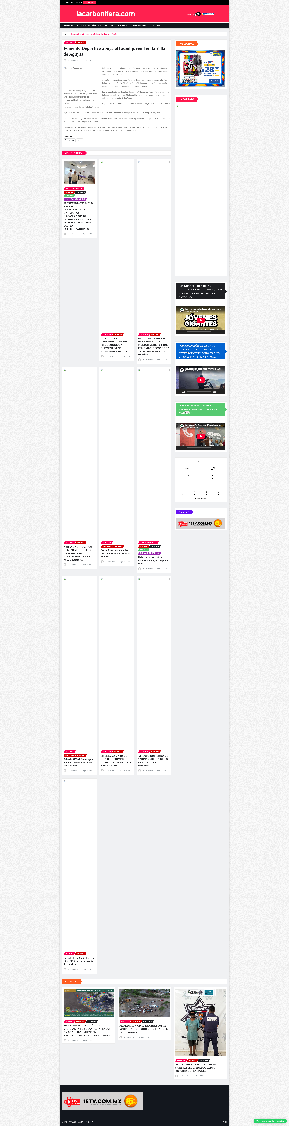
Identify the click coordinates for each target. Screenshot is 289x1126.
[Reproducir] (179, 332)
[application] (200, 320)
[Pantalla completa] (222, 332)
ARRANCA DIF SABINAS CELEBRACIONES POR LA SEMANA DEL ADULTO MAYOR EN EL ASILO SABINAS (78, 553)
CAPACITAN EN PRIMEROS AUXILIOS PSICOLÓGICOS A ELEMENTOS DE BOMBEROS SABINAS (114, 345)
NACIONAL (122, 25)
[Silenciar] (219, 332)
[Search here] (226, 25)
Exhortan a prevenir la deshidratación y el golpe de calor (153, 560)
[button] (270, 1121)
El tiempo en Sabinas (201, 498)
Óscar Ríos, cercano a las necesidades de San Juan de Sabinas (115, 553)
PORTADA (68, 25)
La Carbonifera (73, 60)
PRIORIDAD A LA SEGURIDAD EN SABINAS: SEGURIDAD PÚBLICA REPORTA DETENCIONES (195, 1067)
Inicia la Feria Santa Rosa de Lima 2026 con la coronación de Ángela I (79, 961)
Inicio (225, 1121)
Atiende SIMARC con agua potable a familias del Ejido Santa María (78, 762)
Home (66, 34)
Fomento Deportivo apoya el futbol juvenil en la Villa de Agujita (94, 34)
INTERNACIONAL (140, 25)
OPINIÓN (156, 25)
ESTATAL (109, 25)
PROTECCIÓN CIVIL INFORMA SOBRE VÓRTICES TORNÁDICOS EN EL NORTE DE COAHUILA (143, 1029)
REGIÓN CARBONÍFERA (88, 25)
